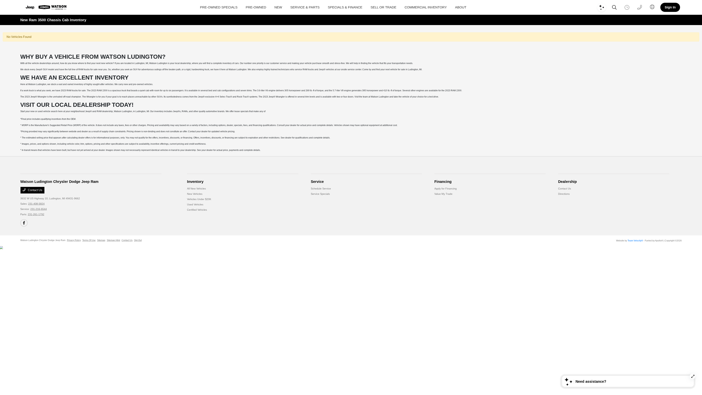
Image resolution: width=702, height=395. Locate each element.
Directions (564, 193)
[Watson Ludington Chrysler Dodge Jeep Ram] (45, 7)
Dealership (567, 182)
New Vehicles (194, 193)
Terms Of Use (89, 240)
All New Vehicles (196, 188)
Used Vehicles (195, 204)
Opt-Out (138, 240)
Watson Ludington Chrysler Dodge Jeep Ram (42, 240)
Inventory (195, 182)
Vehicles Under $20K (199, 199)
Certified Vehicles (197, 209)
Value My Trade (443, 193)
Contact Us (34, 190)
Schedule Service (321, 188)
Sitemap (101, 240)
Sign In (670, 7)
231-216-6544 (38, 209)
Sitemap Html (113, 240)
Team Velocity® (635, 240)
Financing (443, 182)
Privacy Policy (74, 240)
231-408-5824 (36, 203)
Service (317, 182)
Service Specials (320, 193)
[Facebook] (24, 223)
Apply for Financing (445, 188)
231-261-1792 (36, 214)
